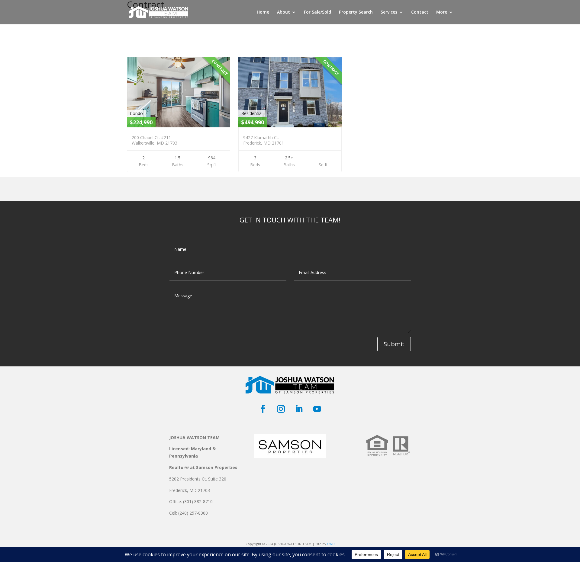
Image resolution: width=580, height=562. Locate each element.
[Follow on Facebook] (263, 409)
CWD (331, 543)
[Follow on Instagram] (281, 409)
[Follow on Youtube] (317, 409)
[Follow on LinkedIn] (299, 409)
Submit (394, 344)
